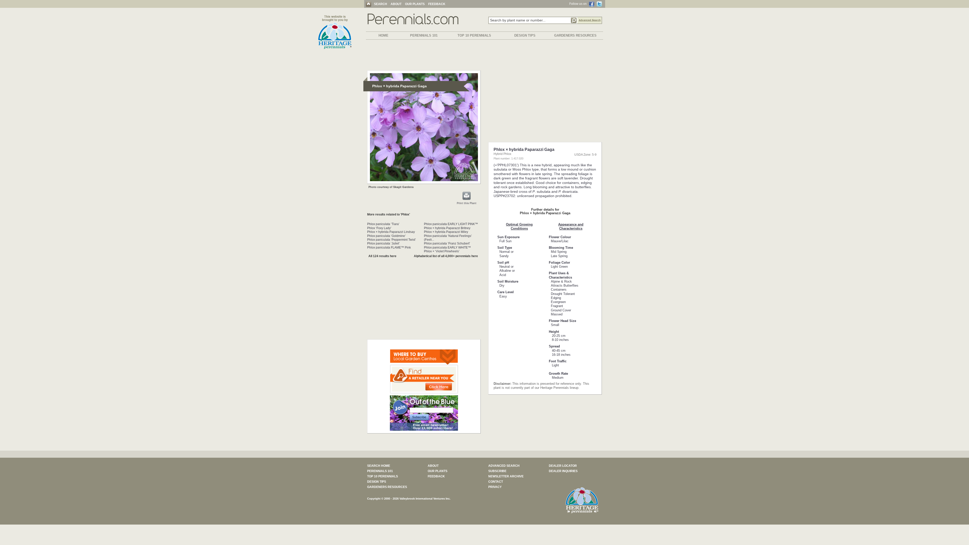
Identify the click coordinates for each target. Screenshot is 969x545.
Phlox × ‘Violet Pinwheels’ (442, 251)
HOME (383, 35)
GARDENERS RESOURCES (575, 35)
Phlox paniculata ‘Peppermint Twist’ (391, 239)
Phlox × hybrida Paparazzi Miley (446, 232)
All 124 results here (382, 256)
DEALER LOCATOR (563, 466)
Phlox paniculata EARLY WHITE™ (447, 247)
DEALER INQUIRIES (563, 471)
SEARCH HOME (378, 466)
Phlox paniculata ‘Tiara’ (383, 224)
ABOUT (396, 4)
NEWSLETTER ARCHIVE (506, 476)
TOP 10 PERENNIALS (474, 35)
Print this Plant (466, 203)
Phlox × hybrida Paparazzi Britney (447, 228)
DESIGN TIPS (524, 35)
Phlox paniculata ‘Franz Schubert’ (447, 243)
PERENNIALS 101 (424, 35)
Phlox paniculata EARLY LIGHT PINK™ (451, 224)
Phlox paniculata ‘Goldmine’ (386, 236)
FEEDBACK (436, 4)
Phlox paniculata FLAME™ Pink (389, 247)
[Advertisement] (484, 56)
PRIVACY (495, 487)
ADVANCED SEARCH (504, 466)
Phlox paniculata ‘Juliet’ (383, 243)
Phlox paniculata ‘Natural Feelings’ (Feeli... (448, 237)
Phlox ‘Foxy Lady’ (379, 228)
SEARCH (380, 4)
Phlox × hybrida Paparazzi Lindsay (391, 232)
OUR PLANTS (415, 4)
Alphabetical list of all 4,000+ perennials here (446, 256)
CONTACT (495, 481)
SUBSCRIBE (497, 471)
